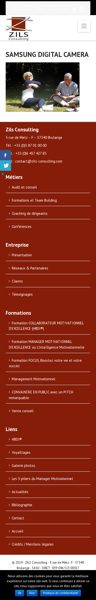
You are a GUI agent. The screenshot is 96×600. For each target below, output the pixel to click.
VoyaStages (21, 452)
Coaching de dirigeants (30, 213)
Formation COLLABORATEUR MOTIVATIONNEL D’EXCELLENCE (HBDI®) (46, 326)
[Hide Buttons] (2, 173)
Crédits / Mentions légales (33, 544)
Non (32, 593)
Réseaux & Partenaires (30, 268)
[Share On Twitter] (5, 165)
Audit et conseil (24, 187)
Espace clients (58, 9)
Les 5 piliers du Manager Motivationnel (42, 5)
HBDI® (17, 439)
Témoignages (22, 294)
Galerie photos (23, 465)
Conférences (22, 226)
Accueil (82, 5)
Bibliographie (21, 9)
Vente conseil (22, 410)
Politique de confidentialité (60, 593)
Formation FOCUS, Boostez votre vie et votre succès (45, 363)
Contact (40, 9)
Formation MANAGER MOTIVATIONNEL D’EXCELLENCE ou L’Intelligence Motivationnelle (46, 344)
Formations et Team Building (34, 200)
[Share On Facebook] (5, 155)
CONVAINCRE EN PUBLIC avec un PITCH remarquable (41, 395)
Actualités (20, 491)
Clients (17, 281)
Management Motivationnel (33, 379)
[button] (84, 26)
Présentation (22, 255)
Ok (19, 593)
